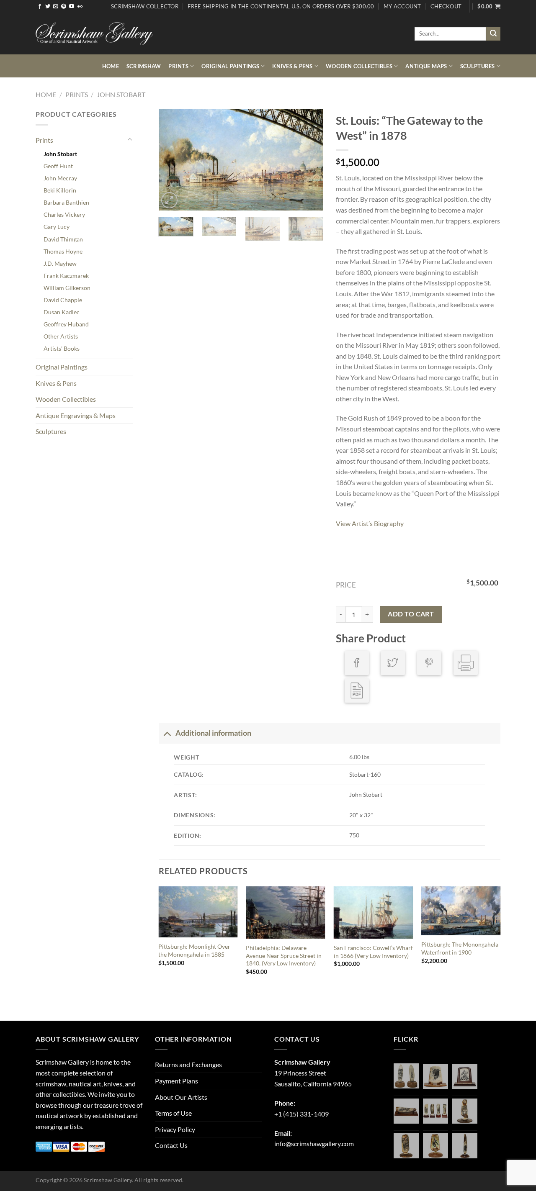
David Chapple (63, 299)
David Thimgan (63, 239)
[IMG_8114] (464, 1146)
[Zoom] (169, 200)
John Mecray (60, 178)
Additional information (213, 733)
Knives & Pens (292, 66)
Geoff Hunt (58, 165)
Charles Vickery (64, 214)
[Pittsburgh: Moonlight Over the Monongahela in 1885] (198, 911)
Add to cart (411, 614)
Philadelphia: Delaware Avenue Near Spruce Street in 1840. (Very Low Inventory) (284, 955)
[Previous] (172, 159)
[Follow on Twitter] (47, 7)
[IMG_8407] (406, 1146)
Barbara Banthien (66, 202)
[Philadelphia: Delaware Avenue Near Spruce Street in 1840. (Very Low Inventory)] (285, 912)
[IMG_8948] (464, 1076)
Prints (178, 66)
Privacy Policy (175, 1129)
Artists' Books (62, 348)
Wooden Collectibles (359, 66)
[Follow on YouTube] (71, 7)
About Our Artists (181, 1097)
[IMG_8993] (435, 1076)
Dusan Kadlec (62, 312)
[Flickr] (79, 7)
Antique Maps (426, 66)
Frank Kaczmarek (66, 275)
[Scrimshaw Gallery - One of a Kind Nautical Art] (94, 33)
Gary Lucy (57, 226)
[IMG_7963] (406, 1076)
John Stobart (121, 94)
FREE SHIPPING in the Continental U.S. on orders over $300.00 (281, 6)
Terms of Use (173, 1113)
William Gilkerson (67, 287)
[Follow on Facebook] (39, 7)
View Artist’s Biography (370, 523)
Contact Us (171, 1145)
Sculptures (477, 66)
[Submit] (493, 34)
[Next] (309, 159)
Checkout (445, 6)
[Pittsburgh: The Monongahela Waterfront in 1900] (461, 910)
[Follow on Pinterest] (63, 7)
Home (110, 66)
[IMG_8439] (464, 1111)
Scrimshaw (143, 66)
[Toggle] (129, 140)
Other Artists (61, 336)
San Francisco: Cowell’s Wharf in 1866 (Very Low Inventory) (373, 951)
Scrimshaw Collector (144, 6)
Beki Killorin (60, 190)
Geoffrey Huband (66, 324)
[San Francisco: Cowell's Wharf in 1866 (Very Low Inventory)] (373, 912)
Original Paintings (230, 66)
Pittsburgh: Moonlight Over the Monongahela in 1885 (194, 950)
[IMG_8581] (435, 1111)
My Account (402, 6)
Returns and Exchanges (188, 1064)
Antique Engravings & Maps (76, 415)
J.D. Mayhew (60, 263)
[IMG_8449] (406, 1111)
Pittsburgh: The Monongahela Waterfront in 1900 (459, 948)
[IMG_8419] (435, 1146)
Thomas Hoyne (63, 251)
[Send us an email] (55, 7)
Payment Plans (176, 1081)
